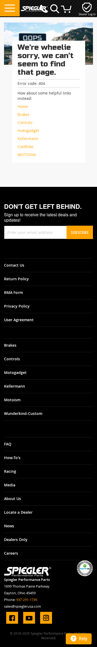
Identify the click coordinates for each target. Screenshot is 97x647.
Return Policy (16, 278)
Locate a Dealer (18, 512)
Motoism (12, 399)
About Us (12, 498)
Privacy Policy (17, 306)
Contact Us (14, 265)
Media (9, 484)
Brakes (10, 345)
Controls (12, 358)
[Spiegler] (34, 6)
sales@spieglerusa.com (22, 606)
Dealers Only (15, 539)
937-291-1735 (26, 599)
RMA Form (13, 292)
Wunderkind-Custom (23, 413)
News (9, 525)
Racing (10, 471)
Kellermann (14, 386)
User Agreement (19, 319)
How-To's (12, 457)
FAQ (7, 444)
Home (23, 106)
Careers (11, 553)
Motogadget (15, 372)
